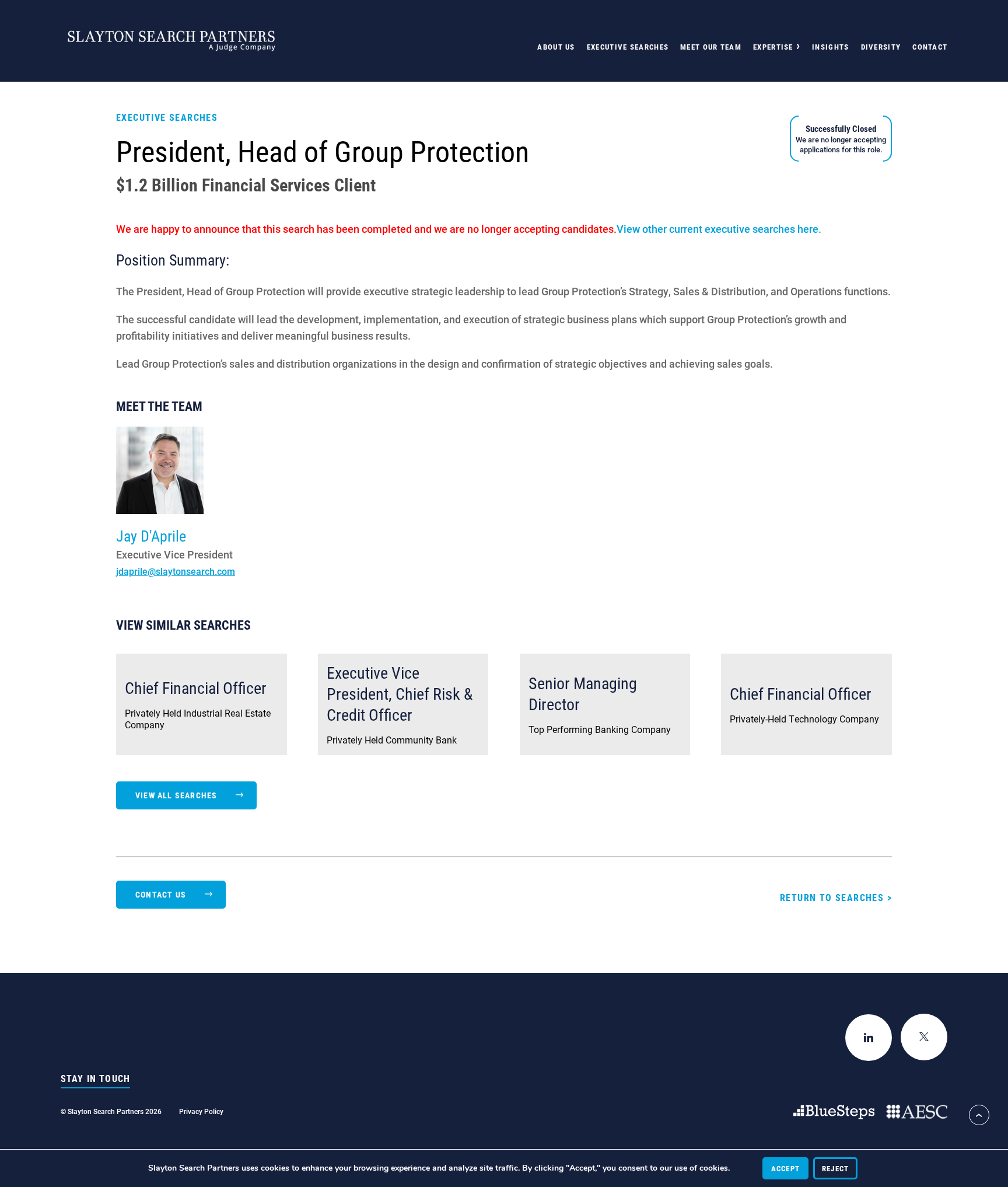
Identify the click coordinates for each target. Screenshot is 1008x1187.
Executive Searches (627, 47)
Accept (785, 1168)
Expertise (773, 46)
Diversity (881, 47)
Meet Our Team (710, 47)
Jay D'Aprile (151, 536)
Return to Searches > (836, 897)
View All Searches (176, 795)
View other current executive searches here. (719, 229)
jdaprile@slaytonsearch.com (175, 571)
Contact (929, 47)
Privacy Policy (201, 1111)
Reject (835, 1168)
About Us (556, 47)
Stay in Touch (96, 1078)
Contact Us (160, 894)
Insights (830, 47)
